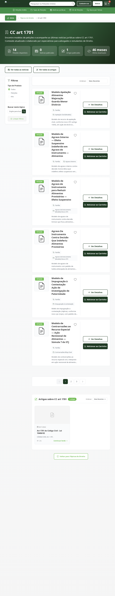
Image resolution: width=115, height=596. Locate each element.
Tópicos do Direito (27, 18)
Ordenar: (83, 81)
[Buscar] (73, 3)
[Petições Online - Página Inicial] (16, 3)
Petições (14, 93)
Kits (12, 96)
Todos (13, 89)
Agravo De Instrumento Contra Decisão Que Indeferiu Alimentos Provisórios (60, 239)
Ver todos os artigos (47, 70)
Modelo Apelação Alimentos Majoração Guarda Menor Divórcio (61, 98)
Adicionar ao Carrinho (97, 112)
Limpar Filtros (18, 119)
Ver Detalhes (96, 104)
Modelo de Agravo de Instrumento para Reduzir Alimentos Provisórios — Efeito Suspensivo (61, 190)
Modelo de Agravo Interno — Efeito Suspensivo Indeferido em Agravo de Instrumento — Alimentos (60, 144)
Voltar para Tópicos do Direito (72, 456)
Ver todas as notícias (20, 70)
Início (12, 18)
